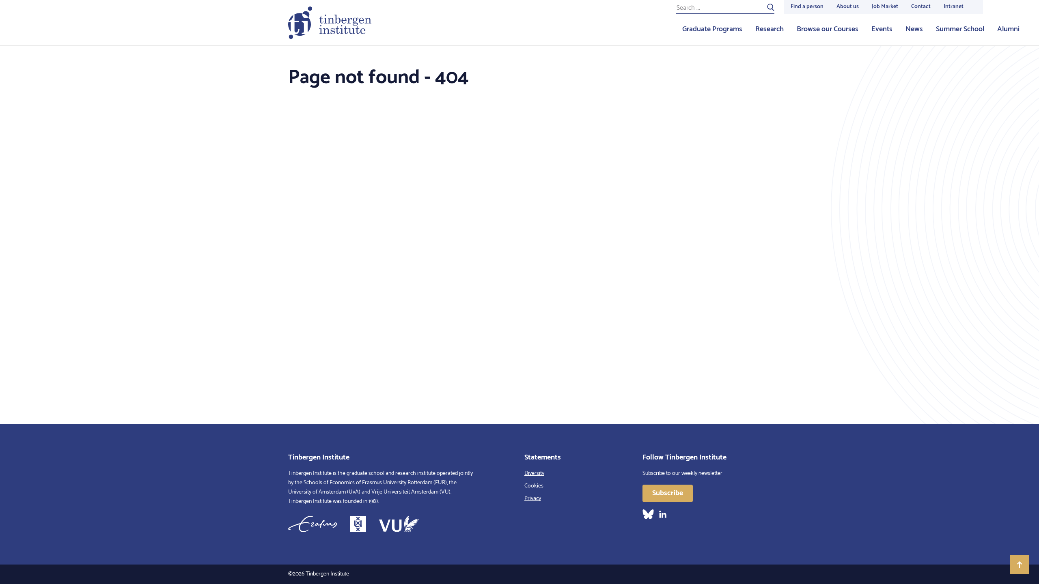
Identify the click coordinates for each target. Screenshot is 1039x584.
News (914, 29)
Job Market (885, 6)
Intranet (954, 6)
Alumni (1008, 29)
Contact (921, 6)
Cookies (533, 486)
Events (881, 29)
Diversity (534, 473)
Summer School (960, 29)
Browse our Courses (827, 29)
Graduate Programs (712, 29)
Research (769, 29)
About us (847, 6)
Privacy (532, 498)
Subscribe (667, 493)
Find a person (807, 6)
